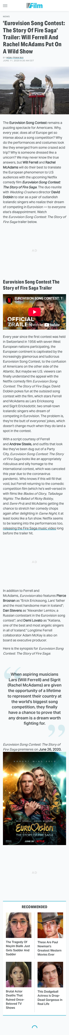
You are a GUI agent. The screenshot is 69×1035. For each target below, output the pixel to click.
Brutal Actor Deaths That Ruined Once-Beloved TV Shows (15, 999)
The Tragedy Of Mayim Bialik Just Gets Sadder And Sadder (18, 948)
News (6, 16)
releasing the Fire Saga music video (29, 528)
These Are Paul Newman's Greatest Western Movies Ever (49, 948)
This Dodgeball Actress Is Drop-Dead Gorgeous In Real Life (50, 998)
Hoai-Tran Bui (15, 57)
